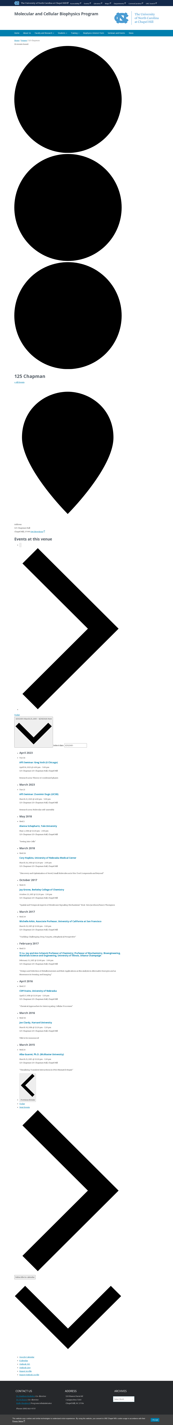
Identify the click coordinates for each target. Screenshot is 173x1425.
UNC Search (150, 3)
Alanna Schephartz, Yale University (38, 826)
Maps (107, 3)
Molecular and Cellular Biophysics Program (56, 13)
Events (86, 3)
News (131, 33)
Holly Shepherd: (23, 1403)
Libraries (97, 3)
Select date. (58, 745)
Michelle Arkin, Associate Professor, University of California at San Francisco (60, 921)
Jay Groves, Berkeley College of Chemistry (41, 889)
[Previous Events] (20, 545)
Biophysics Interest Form (93, 33)
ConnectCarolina (135, 3)
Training (74, 33)
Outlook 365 (24, 1364)
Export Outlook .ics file (29, 1375)
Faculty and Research (44, 33)
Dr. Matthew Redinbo (25, 1396)
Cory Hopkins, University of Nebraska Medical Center (47, 857)
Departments (119, 3)
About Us (27, 33)
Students (62, 33)
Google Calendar (26, 1357)
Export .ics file (25, 1371)
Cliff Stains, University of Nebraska (38, 990)
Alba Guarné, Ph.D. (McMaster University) (41, 1054)
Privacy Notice (17, 1421)
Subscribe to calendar (25, 1277)
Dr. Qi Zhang (21, 1400)
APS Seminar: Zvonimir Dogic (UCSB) (38, 794)
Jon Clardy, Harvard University (35, 1022)
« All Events (19, 382)
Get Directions (36, 531)
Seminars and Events (116, 33)
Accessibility (74, 3)
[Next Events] (70, 709)
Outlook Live (25, 1368)
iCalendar (23, 1360)
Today (17, 715)
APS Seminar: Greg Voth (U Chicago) (38, 762)
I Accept (155, 1420)
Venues (24, 41)
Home (16, 33)
